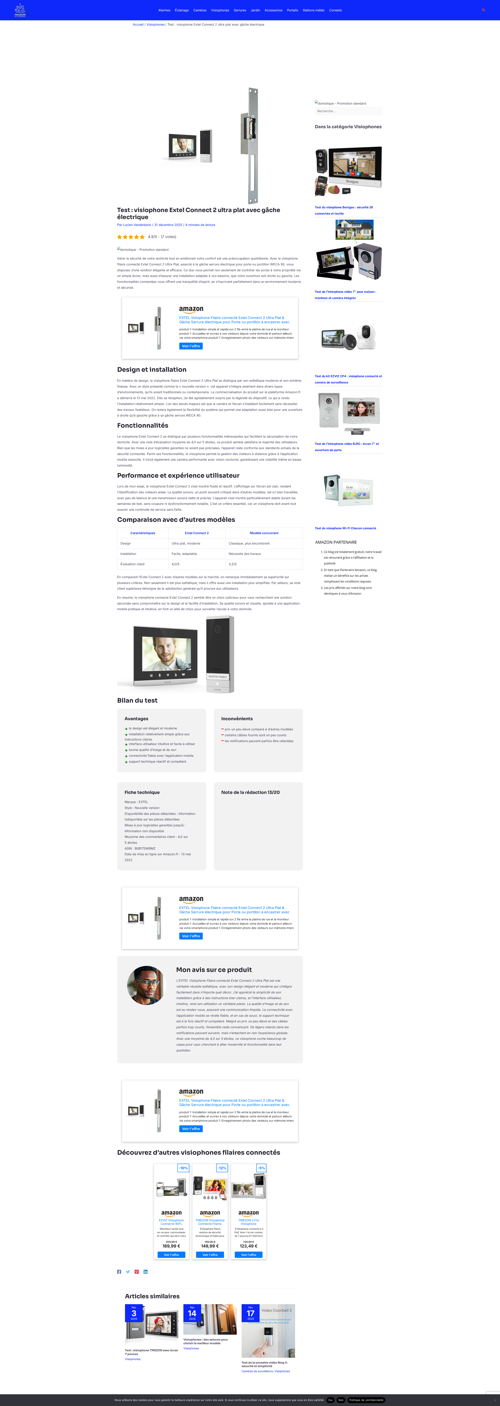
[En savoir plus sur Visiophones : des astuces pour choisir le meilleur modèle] (210, 1319)
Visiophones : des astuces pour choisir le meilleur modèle (205, 1341)
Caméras (199, 10)
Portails (292, 10)
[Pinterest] (137, 1271)
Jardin (255, 10)
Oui (330, 1400)
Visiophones (220, 10)
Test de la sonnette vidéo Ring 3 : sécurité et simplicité (265, 1364)
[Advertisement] (250, 58)
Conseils (335, 10)
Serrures (240, 10)
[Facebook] (119, 1271)
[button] (483, 10)
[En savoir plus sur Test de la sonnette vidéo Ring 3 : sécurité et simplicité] (268, 1331)
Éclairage (182, 10)
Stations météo (314, 10)
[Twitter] (128, 1271)
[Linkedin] (145, 1271)
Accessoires (273, 10)
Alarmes (164, 10)
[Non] (495, 1400)
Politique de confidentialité (366, 1400)
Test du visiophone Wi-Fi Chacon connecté (345, 528)
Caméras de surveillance (257, 1371)
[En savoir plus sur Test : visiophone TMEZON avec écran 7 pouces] (152, 1324)
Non (341, 1400)
